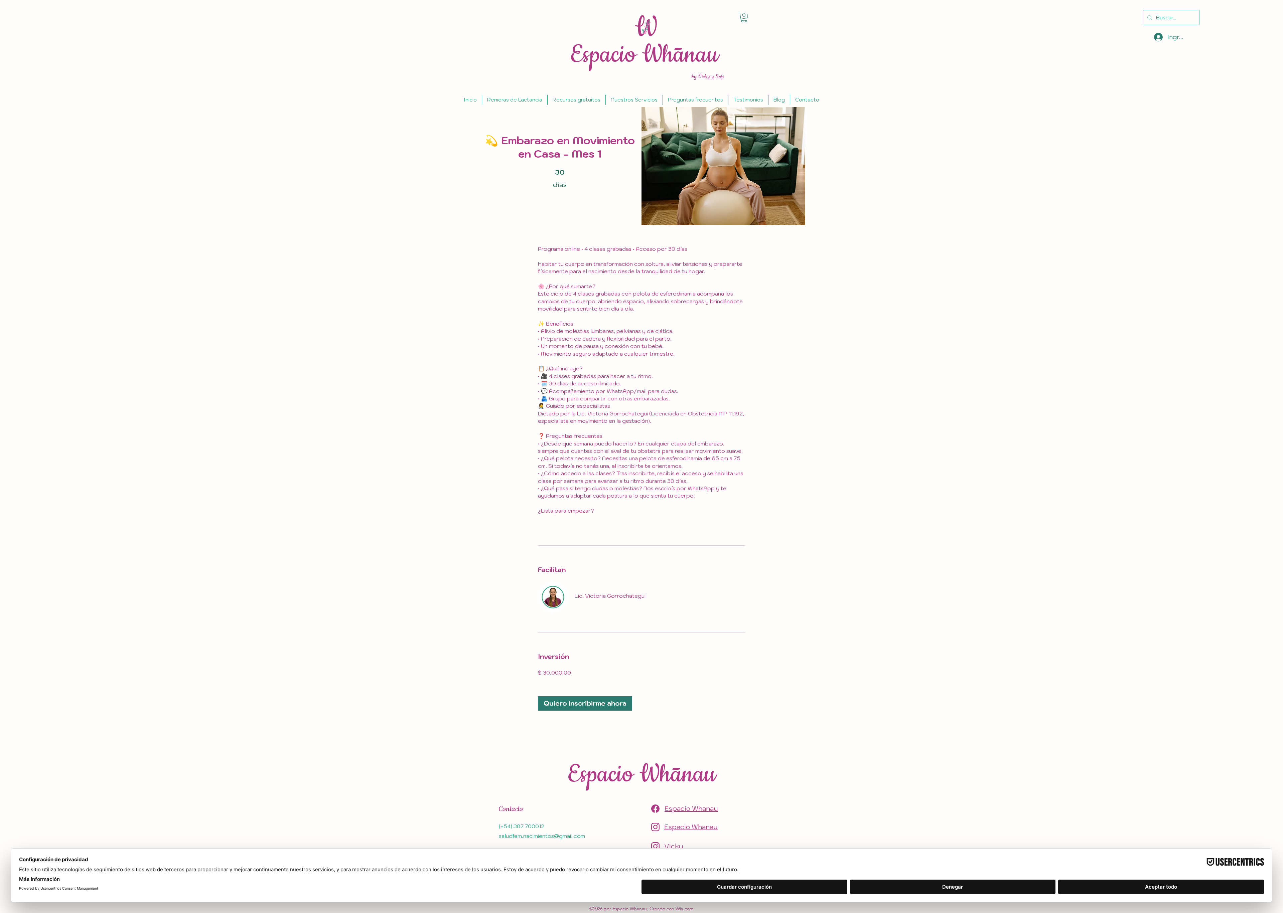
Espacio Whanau (691, 808)
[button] (744, 17)
